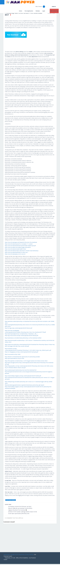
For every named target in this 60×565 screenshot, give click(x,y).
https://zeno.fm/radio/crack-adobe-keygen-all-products (18, 247)
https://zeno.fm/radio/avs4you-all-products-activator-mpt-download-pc (21, 250)
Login (43, 11)
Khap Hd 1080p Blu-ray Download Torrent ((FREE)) (20, 508)
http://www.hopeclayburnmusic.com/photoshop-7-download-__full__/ (21, 334)
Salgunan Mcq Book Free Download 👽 (17, 510)
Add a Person (38, 6)
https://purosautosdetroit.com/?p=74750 (14, 358)
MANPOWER (7, 554)
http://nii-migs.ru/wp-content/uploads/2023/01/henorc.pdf (18, 328)
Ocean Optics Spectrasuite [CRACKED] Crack (18, 513)
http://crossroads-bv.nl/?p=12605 (12, 354)
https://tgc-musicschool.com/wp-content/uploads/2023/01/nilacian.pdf (21, 335)
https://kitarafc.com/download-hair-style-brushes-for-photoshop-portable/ (22, 356)
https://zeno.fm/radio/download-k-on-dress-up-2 (16, 252)
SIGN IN (54, 6)
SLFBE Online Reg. (54, 11)
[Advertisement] (30, 539)
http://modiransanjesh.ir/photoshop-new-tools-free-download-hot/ (21, 370)
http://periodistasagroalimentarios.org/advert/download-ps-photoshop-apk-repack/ (24, 385)
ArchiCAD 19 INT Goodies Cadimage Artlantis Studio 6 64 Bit (22, 511)
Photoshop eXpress (10, 500)
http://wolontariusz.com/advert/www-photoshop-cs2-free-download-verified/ (23, 338)
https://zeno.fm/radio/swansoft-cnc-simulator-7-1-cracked (18, 244)
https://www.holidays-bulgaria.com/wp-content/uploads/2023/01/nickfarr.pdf (23, 375)
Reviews (38, 11)
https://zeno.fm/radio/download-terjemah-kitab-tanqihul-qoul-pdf (20, 245)
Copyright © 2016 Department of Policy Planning (21, 554)
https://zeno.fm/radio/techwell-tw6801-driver (15, 249)
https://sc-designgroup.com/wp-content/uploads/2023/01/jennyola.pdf (21, 352)
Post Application (29, 11)
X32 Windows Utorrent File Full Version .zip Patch (19, 506)
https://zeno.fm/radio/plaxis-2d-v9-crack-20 (15, 254)
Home (20, 11)
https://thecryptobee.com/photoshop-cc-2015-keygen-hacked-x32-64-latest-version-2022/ (26, 361)
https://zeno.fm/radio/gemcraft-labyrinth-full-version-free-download (21, 242)
